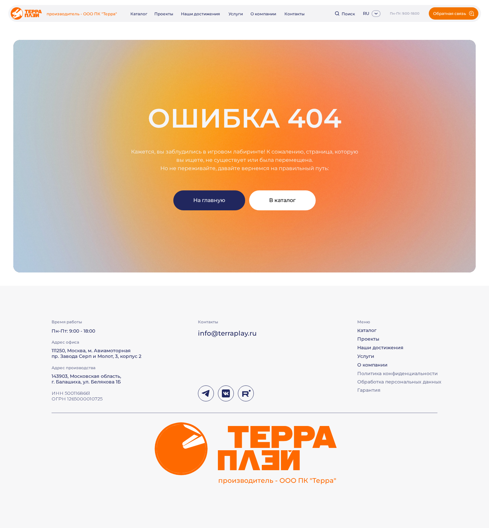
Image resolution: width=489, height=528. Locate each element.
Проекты (163, 13)
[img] (26, 13)
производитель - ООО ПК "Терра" (82, 13)
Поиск (348, 13)
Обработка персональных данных (399, 382)
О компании (263, 13)
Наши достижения (200, 13)
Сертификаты (374, 398)
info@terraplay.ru (227, 333)
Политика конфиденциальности (397, 373)
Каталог (138, 13)
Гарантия (369, 390)
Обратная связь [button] (449, 13)
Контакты (294, 13)
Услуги (236, 13)
